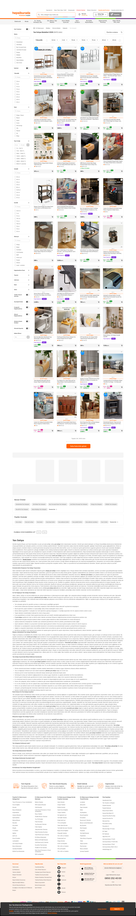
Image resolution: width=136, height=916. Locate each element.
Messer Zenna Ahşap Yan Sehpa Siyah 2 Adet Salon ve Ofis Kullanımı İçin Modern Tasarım (43, 207)
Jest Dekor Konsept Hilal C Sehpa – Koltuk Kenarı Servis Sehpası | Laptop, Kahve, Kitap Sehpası (43, 120)
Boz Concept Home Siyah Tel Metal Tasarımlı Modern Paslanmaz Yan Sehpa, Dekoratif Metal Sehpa (89, 209)
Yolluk (81, 841)
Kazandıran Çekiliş (107, 823)
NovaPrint (18, 57)
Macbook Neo (106, 821)
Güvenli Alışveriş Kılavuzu (18, 885)
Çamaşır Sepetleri (84, 851)
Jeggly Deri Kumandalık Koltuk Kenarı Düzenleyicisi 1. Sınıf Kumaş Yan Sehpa (67, 422)
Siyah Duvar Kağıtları (62, 810)
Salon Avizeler (60, 802)
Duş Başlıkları (83, 812)
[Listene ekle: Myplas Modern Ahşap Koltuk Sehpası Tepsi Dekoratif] (52, 134)
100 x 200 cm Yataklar (63, 835)
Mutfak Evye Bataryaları (18, 851)
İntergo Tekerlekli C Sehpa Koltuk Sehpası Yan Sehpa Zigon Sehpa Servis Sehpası (65, 74)
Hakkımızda (15, 867)
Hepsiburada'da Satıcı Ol (117, 10)
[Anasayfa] (34, 28)
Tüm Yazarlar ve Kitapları (109, 803)
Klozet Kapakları (84, 815)
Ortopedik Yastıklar (62, 833)
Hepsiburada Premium (104, 10)
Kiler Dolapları (83, 828)
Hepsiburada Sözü (107, 800)
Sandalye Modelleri (17, 848)
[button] (27, 144)
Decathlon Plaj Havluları (41, 845)
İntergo (18, 52)
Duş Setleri (15, 825)
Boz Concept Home (21, 47)
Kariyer (14, 877)
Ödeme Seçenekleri (40, 882)
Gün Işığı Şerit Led (61, 815)
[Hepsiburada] (21, 13)
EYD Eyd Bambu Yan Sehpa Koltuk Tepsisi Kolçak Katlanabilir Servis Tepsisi (88, 337)
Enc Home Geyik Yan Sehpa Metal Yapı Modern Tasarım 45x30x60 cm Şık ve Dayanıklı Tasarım (66, 120)
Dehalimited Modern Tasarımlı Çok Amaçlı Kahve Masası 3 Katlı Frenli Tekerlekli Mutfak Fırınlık (112, 422)
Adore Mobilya (20, 60)
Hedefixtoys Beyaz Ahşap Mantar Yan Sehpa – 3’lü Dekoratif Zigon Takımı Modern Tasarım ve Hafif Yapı (112, 74)
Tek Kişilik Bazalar (84, 833)
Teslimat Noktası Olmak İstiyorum (43, 880)
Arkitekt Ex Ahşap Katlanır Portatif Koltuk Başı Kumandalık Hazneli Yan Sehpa (112, 296)
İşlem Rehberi (38, 887)
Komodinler (83, 817)
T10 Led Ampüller (61, 823)
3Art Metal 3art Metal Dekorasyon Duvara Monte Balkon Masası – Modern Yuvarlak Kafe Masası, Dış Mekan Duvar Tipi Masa (65, 294)
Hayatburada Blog (39, 867)
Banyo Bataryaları (16, 846)
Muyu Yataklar (38, 814)
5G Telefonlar (106, 834)
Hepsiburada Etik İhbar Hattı (113, 885)
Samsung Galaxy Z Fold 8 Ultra (110, 841)
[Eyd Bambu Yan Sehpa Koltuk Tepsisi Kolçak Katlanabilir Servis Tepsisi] (90, 320)
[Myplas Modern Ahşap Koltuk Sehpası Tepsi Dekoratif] (44, 146)
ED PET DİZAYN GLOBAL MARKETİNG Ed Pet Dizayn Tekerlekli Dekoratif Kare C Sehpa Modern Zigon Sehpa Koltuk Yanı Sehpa (89, 296)
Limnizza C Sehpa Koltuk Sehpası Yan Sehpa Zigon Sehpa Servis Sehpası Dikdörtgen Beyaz (43, 250)
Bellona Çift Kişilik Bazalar (41, 840)
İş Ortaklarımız (16, 869)
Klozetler (14, 823)
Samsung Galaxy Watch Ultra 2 (110, 847)
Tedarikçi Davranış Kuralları (41, 874)
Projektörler (83, 835)
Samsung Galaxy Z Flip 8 (109, 844)
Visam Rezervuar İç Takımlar (42, 834)
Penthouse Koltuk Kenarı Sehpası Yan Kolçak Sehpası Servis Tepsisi (66, 337)
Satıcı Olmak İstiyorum (40, 869)
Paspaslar (82, 830)
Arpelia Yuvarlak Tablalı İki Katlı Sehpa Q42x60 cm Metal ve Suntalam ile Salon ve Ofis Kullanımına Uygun (89, 379)
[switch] (28, 29)
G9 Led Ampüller (61, 848)
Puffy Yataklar (38, 827)
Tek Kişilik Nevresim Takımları (64, 828)
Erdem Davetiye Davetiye (41, 832)
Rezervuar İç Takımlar (85, 820)
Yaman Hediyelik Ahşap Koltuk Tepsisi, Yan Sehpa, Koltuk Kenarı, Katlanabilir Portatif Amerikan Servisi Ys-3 (112, 162)
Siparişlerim (49, 10)
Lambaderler (15, 841)
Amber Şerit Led (61, 820)
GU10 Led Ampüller (62, 843)
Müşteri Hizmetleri (91, 10)
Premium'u (22, 15)
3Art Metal (19, 44)
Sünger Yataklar (61, 804)
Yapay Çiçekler (84, 843)
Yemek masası (27, 559)
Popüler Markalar (107, 808)
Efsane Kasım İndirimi (108, 810)
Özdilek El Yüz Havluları (41, 847)
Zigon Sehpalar (84, 807)
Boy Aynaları (83, 825)
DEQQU (18, 55)
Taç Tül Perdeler (39, 819)
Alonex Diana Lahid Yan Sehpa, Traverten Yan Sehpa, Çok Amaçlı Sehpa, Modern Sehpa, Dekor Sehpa (43, 294)
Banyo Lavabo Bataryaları (86, 823)
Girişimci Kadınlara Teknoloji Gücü (43, 877)
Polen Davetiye (39, 821)
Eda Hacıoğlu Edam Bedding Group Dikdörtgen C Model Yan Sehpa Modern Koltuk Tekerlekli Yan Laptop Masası (43, 337)
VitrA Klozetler (38, 807)
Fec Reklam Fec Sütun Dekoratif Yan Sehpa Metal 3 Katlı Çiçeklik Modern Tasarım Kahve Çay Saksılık (66, 381)
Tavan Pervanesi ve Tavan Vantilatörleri (22, 802)
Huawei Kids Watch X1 (108, 813)
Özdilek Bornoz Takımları (41, 816)
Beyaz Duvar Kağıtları (62, 830)
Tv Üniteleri (15, 830)
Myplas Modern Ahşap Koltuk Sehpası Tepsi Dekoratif (43, 163)
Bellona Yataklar (39, 802)
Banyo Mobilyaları (16, 810)
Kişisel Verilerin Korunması (18, 880)
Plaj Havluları (83, 846)
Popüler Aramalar (107, 805)
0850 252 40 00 (113, 878)
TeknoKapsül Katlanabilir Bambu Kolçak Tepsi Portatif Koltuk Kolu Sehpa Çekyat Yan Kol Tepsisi (42, 381)
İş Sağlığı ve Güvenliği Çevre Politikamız (22, 887)
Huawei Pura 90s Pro (108, 818)
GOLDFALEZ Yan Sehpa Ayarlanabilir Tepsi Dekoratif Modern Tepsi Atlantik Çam (89, 118)
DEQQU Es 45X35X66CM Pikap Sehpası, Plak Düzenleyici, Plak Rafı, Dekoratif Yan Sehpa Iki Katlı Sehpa (112, 252)
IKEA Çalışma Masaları (40, 804)
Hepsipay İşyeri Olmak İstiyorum (43, 872)
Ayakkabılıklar (15, 817)
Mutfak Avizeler (61, 807)
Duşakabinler (15, 812)
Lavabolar (82, 802)
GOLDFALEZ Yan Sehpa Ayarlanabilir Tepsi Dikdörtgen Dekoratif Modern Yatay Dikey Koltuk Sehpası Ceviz (89, 250)
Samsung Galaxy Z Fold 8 (109, 839)
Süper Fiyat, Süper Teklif (60, 10)
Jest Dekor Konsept (21, 49)
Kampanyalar (71, 10)
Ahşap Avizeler (61, 841)
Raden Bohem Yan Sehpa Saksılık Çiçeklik (111, 335)
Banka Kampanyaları (40, 885)
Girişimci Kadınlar (81, 10)
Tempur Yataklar (61, 812)
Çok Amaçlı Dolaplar (17, 843)
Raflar (81, 810)
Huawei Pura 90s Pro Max (109, 815)
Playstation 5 (106, 826)
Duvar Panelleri (16, 838)
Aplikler (14, 833)
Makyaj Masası (16, 820)
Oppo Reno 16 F (106, 836)
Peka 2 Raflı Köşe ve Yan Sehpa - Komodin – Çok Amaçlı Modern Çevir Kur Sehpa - (66, 250)
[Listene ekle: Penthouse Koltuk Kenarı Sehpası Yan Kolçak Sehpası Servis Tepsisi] (75, 308)
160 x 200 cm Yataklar (62, 846)
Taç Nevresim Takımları (40, 824)
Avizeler (14, 807)
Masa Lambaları (84, 848)
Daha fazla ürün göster (78, 446)
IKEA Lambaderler (39, 854)
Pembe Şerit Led (61, 838)
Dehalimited (19, 42)
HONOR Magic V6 (107, 849)
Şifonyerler (82, 804)
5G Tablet (105, 831)
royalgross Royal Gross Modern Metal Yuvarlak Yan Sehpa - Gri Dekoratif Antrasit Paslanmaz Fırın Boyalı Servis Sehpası (112, 381)
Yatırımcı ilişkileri (16, 872)
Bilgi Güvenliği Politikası (18, 882)
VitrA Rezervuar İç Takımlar (41, 842)
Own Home (19, 62)
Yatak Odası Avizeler (62, 825)
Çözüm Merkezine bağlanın (113, 868)
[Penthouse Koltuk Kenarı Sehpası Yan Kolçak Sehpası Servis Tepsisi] (67, 320)
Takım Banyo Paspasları (86, 838)
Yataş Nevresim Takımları (41, 829)
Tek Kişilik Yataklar (62, 817)
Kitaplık (14, 828)
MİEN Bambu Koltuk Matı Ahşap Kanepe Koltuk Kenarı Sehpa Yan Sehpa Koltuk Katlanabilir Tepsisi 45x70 (88, 163)
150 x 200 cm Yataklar (62, 851)
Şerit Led (14, 835)
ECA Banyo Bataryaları (40, 837)
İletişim (14, 890)
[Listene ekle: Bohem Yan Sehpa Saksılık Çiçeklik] (121, 308)
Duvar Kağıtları (16, 804)
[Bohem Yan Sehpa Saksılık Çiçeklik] (113, 320)
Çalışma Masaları (16, 815)
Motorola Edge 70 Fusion (109, 828)
